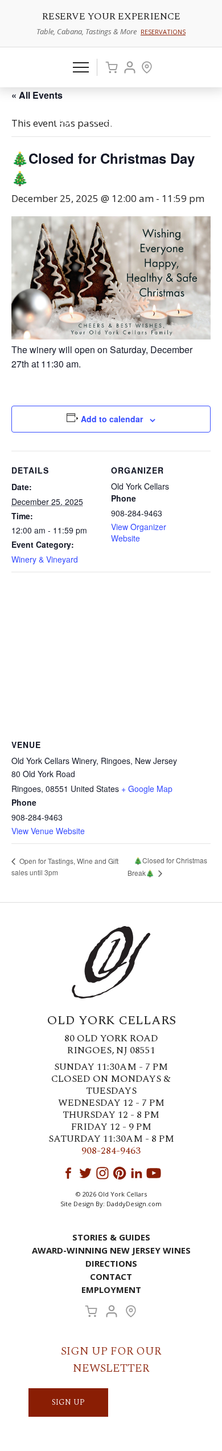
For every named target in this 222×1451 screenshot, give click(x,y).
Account (129, 67)
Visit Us (146, 67)
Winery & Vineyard (44, 559)
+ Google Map (146, 788)
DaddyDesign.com (134, 1203)
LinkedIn (136, 1173)
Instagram (102, 1173)
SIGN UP (68, 1402)
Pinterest (119, 1173)
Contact (111, 1276)
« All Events (37, 95)
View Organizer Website (138, 532)
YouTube (153, 1173)
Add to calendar (112, 419)
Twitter (85, 1173)
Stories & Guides (111, 1237)
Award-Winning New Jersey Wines (111, 1250)
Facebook (68, 1173)
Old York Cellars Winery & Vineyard (111, 117)
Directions (111, 1263)
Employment (111, 1289)
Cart (111, 67)
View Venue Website (48, 830)
